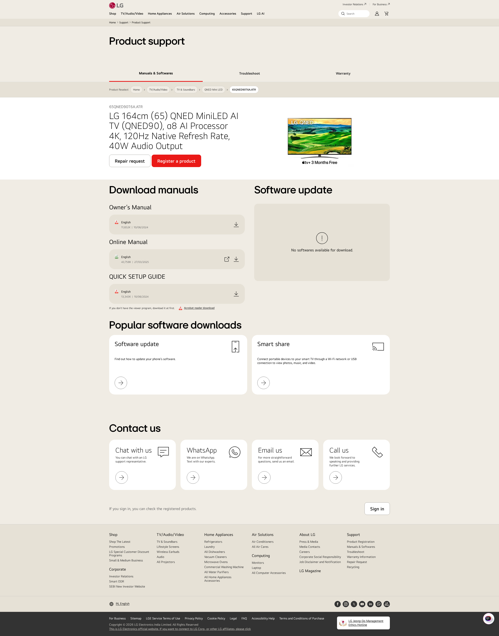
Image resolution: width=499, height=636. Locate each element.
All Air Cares (260, 547)
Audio (160, 557)
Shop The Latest (119, 542)
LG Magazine (310, 570)
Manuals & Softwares (361, 547)
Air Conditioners (262, 542)
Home (112, 22)
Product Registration (360, 542)
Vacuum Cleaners (215, 557)
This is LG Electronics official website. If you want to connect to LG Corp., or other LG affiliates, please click (180, 629)
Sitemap (135, 618)
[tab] (156, 74)
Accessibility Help (263, 618)
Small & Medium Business (126, 560)
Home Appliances (160, 13)
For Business (380, 4)
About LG (307, 534)
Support (246, 13)
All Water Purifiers (216, 572)
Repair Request (357, 562)
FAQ (244, 618)
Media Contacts (309, 547)
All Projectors (166, 562)
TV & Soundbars (167, 542)
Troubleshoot (355, 552)
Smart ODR (116, 581)
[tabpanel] (249, 243)
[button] (354, 13)
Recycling (353, 567)
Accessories (227, 13)
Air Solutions (186, 13)
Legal (233, 618)
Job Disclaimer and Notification (320, 562)
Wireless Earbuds (168, 552)
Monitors (258, 563)
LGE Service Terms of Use (163, 618)
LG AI (261, 13)
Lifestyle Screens (168, 547)
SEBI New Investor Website (127, 586)
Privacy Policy (194, 618)
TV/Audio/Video (132, 13)
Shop (112, 13)
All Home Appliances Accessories (217, 578)
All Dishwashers (214, 552)
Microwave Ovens (216, 562)
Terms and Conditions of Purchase (301, 618)
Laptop (256, 568)
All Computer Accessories (269, 573)
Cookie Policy (216, 618)
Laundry (209, 547)
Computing (207, 13)
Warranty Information (361, 557)
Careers (304, 552)
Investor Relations (353, 4)
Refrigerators (213, 542)
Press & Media (308, 542)
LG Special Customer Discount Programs (129, 553)
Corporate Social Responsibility (320, 557)
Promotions (117, 547)
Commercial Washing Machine (224, 567)
